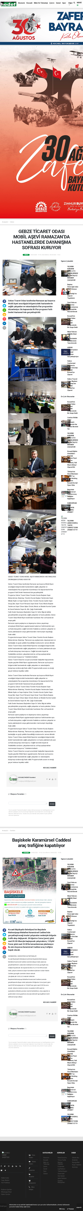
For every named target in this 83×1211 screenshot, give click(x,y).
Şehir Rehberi (62, 1178)
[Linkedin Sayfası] (17, 1166)
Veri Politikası (5, 1183)
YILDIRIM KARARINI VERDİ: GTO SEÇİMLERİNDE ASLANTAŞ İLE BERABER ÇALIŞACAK (72, 273)
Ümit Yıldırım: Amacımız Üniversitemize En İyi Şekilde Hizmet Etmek (72, 307)
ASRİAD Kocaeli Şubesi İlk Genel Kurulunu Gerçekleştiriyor (73, 352)
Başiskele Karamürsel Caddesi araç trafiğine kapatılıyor (72, 494)
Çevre (51, 3)
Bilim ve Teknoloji (41, 3)
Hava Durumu (62, 1157)
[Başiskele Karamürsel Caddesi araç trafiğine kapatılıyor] (29, 891)
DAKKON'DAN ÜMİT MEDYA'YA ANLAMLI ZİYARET (72, 507)
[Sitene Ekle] (6, 1170)
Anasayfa (5, 222)
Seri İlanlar (61, 1176)
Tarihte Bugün (62, 1171)
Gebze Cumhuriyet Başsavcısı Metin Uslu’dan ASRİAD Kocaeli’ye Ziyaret (72, 367)
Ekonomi (21, 3)
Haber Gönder (5, 1194)
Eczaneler (61, 1166)
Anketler (75, 1160)
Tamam (71, 1209)
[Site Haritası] (2, 1170)
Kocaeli (29, 3)
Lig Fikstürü (61, 1169)
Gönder (52, 804)
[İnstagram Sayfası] (9, 1166)
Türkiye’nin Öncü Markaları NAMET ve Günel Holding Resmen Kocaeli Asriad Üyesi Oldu (72, 478)
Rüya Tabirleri (76, 1165)
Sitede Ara (75, 1157)
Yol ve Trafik (62, 1160)
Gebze (12, 222)
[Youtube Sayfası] (13, 1166)
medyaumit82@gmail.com (27, 781)
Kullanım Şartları (6, 1189)
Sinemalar (61, 1173)
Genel (58, 3)
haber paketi (4, 1208)
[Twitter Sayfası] (5, 1166)
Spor (64, 3)
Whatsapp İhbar (6, 1192)
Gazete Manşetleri (61, 1181)
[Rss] (21, 1166)
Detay (63, 1209)
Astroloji (74, 1167)
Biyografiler (76, 1162)
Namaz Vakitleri (60, 1163)
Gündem (12, 830)
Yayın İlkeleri (5, 1180)
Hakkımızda (5, 1178)
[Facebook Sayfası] (2, 1166)
